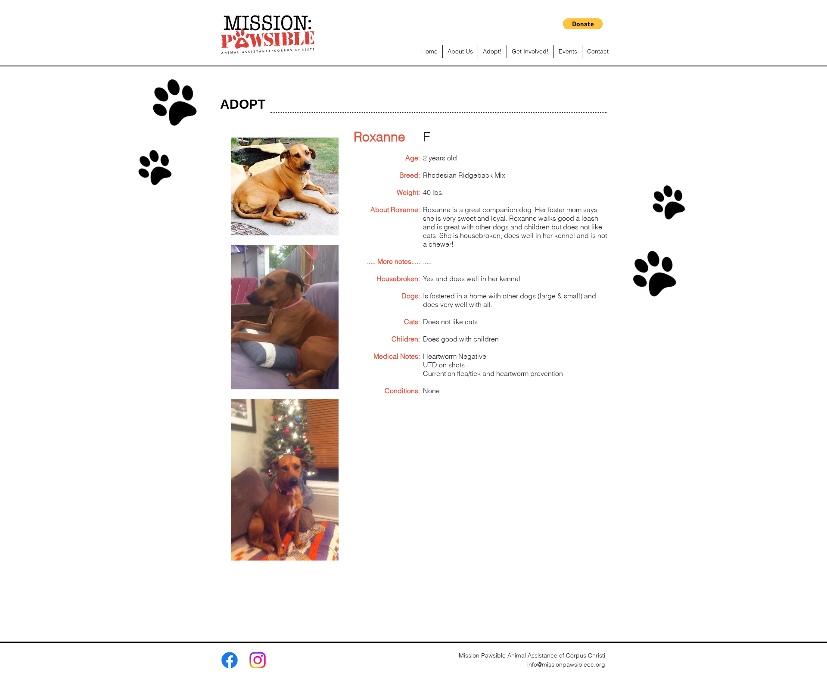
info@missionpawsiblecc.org (566, 664)
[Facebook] (229, 660)
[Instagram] (257, 660)
